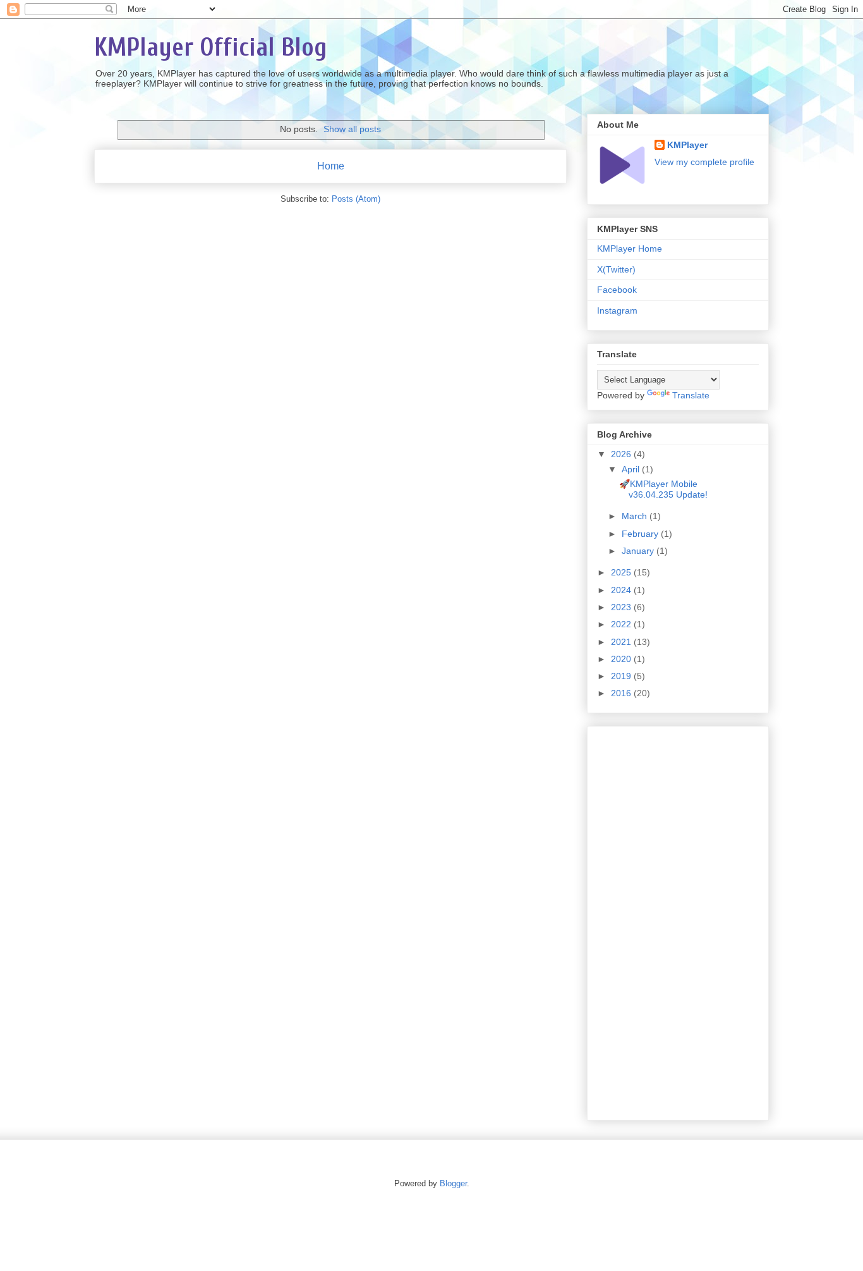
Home (330, 166)
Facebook (617, 290)
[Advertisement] (678, 920)
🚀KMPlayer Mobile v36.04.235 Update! (663, 489)
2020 (622, 659)
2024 (622, 590)
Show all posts (352, 129)
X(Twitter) (616, 269)
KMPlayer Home (629, 248)
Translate (690, 395)
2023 (622, 607)
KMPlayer (687, 145)
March (635, 516)
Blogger (453, 1183)
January (639, 551)
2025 (622, 572)
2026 (622, 454)
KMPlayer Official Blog (210, 47)
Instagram (617, 310)
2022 (622, 624)
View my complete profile (704, 162)
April (632, 469)
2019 (622, 676)
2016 (622, 693)
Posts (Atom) (356, 199)
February (641, 534)
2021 (622, 642)
